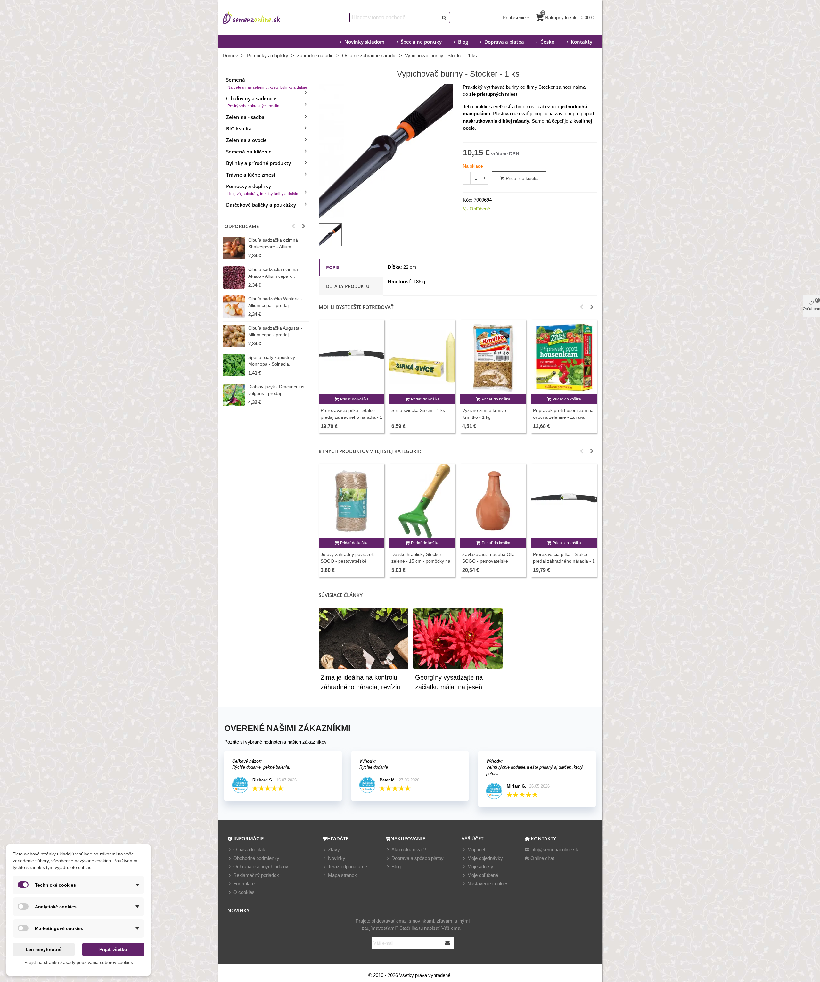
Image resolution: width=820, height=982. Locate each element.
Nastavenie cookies (488, 883)
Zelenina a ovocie (246, 140)
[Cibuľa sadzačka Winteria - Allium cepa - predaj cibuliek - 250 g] (234, 306)
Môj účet (476, 849)
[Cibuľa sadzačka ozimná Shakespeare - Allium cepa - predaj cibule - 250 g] (234, 248)
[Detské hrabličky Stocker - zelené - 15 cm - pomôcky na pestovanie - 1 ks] (422, 501)
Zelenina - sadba (245, 117)
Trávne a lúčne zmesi (250, 174)
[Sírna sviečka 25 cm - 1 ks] (422, 357)
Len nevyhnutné (44, 949)
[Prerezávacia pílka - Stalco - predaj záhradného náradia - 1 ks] (351, 357)
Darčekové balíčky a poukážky (261, 205)
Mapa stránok (342, 875)
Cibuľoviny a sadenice (252, 101)
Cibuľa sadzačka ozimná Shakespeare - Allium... (273, 243)
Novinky (336, 858)
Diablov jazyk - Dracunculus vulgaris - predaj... (276, 390)
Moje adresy (480, 866)
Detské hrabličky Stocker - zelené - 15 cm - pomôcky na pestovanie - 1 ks (420, 561)
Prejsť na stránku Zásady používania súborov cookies (78, 962)
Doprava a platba (504, 41)
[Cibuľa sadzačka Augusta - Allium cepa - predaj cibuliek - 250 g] (234, 336)
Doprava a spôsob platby (417, 858)
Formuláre (244, 883)
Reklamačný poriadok (256, 875)
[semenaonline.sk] (261, 17)
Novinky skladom (364, 41)
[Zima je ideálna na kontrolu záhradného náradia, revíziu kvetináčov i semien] (363, 637)
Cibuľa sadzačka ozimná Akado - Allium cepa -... (273, 273)
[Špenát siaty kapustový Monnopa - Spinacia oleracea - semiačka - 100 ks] (234, 365)
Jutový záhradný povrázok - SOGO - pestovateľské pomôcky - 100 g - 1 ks (349, 561)
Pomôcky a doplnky (262, 189)
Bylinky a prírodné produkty (258, 163)
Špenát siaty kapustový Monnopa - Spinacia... (271, 361)
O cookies (244, 892)
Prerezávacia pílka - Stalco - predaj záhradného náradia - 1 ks (351, 417)
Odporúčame (242, 226)
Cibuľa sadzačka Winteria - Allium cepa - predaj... (275, 302)
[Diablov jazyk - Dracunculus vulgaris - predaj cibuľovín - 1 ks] (234, 395)
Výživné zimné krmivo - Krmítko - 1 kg (485, 414)
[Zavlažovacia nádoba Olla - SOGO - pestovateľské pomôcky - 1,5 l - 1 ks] (493, 501)
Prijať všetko (113, 949)
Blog (463, 41)
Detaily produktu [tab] (347, 286)
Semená (266, 83)
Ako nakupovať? (408, 849)
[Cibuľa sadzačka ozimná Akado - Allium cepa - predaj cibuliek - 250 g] (234, 277)
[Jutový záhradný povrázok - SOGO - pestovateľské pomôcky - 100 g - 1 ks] (351, 501)
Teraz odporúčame (347, 866)
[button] (293, 226)
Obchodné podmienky (256, 858)
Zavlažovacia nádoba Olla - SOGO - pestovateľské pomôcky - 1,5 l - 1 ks (490, 561)
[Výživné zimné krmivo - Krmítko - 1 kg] (493, 357)
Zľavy (334, 849)
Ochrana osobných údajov (260, 866)
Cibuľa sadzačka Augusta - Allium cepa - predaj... (275, 331)
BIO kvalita (239, 128)
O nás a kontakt (249, 849)
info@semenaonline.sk (554, 849)
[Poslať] (444, 17)
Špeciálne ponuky (421, 41)
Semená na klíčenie (249, 151)
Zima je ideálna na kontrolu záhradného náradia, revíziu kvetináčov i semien (360, 687)
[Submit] (448, 943)
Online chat (542, 858)
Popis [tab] (333, 267)
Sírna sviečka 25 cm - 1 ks (418, 410)
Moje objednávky (485, 858)
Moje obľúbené (482, 875)
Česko (547, 41)
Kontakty (581, 41)
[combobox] (394, 17)
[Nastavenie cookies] (464, 883)
